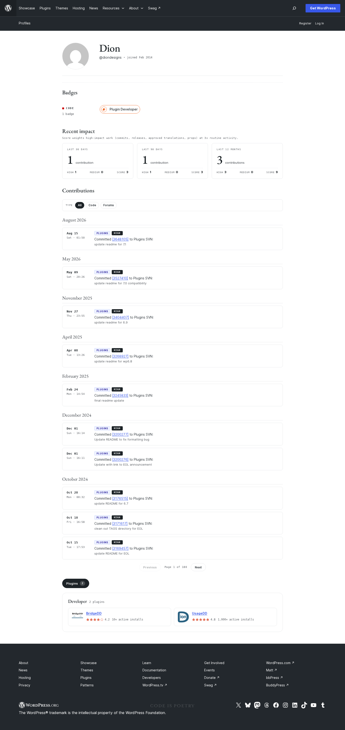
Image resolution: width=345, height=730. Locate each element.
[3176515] (120, 498)
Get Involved (214, 663)
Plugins (74, 583)
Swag (210, 685)
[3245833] (120, 395)
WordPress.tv (154, 685)
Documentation (154, 670)
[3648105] (120, 239)
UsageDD (199, 613)
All (79, 205)
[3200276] (120, 459)
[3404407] (120, 317)
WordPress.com (280, 663)
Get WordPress (323, 8)
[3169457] (120, 548)
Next (198, 567)
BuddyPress (277, 685)
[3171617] (120, 523)
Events (209, 670)
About (23, 663)
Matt (271, 670)
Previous (150, 567)
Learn (146, 663)
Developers (151, 678)
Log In (319, 23)
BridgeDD (94, 613)
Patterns (87, 685)
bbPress (274, 678)
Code (92, 205)
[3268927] (120, 356)
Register (305, 23)
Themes (86, 670)
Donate (212, 678)
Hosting (25, 678)
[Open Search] (294, 8)
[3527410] (120, 278)
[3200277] (120, 434)
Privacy (24, 685)
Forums (108, 205)
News (23, 670)
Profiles (25, 23)
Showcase (88, 663)
